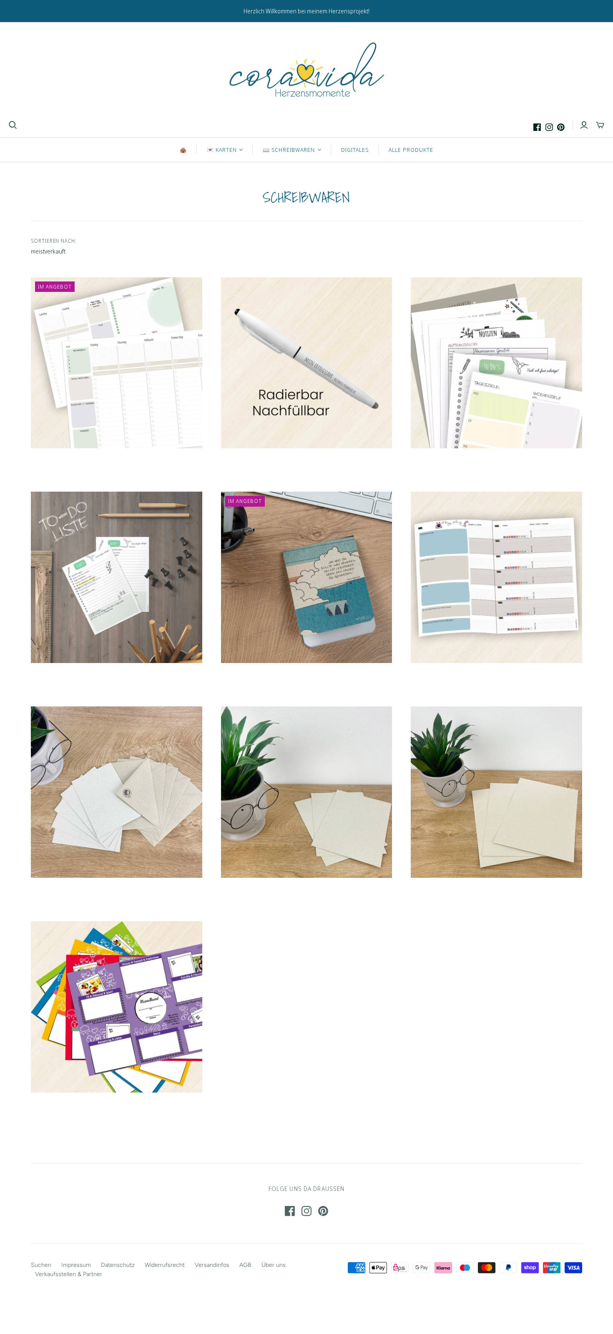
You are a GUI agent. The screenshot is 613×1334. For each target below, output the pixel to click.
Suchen (41, 1265)
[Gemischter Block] (496, 363)
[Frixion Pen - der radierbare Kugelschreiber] (306, 363)
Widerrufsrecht (165, 1265)
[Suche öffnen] (13, 125)
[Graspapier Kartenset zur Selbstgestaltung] (116, 792)
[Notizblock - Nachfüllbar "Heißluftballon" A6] (306, 577)
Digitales (355, 149)
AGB (245, 1265)
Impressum (76, 1265)
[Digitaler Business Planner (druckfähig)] (116, 363)
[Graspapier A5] (306, 792)
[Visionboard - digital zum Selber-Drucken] (116, 1007)
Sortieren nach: (54, 241)
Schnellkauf (72, 466)
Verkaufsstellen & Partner (68, 1274)
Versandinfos (212, 1265)
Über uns (273, 1265)
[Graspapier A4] (496, 792)
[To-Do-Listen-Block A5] (116, 577)
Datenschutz (118, 1265)
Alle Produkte (411, 149)
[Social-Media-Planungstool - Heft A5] (496, 577)
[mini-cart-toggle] (600, 125)
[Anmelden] (584, 125)
